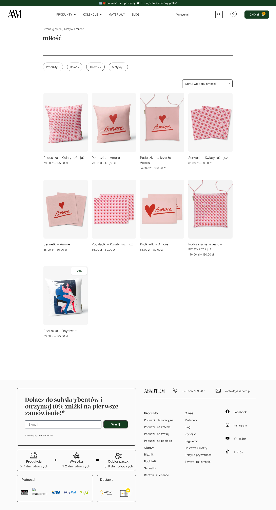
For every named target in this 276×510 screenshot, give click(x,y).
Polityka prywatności (198, 455)
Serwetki (150, 468)
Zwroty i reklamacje (198, 461)
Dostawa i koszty (196, 448)
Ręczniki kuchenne (156, 475)
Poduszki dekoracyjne (158, 420)
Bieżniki (149, 454)
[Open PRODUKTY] (74, 14)
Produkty (151, 413)
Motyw (68, 29)
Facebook (240, 412)
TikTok (238, 452)
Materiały (191, 420)
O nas (189, 413)
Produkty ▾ (53, 67)
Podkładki (150, 461)
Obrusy (149, 447)
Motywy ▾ (118, 67)
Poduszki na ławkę (156, 434)
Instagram (240, 425)
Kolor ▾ (74, 67)
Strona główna (52, 29)
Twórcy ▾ (95, 67)
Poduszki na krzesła (157, 427)
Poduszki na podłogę (158, 440)
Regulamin (191, 441)
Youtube (240, 439)
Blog (188, 427)
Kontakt (190, 434)
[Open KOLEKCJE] (100, 14)
